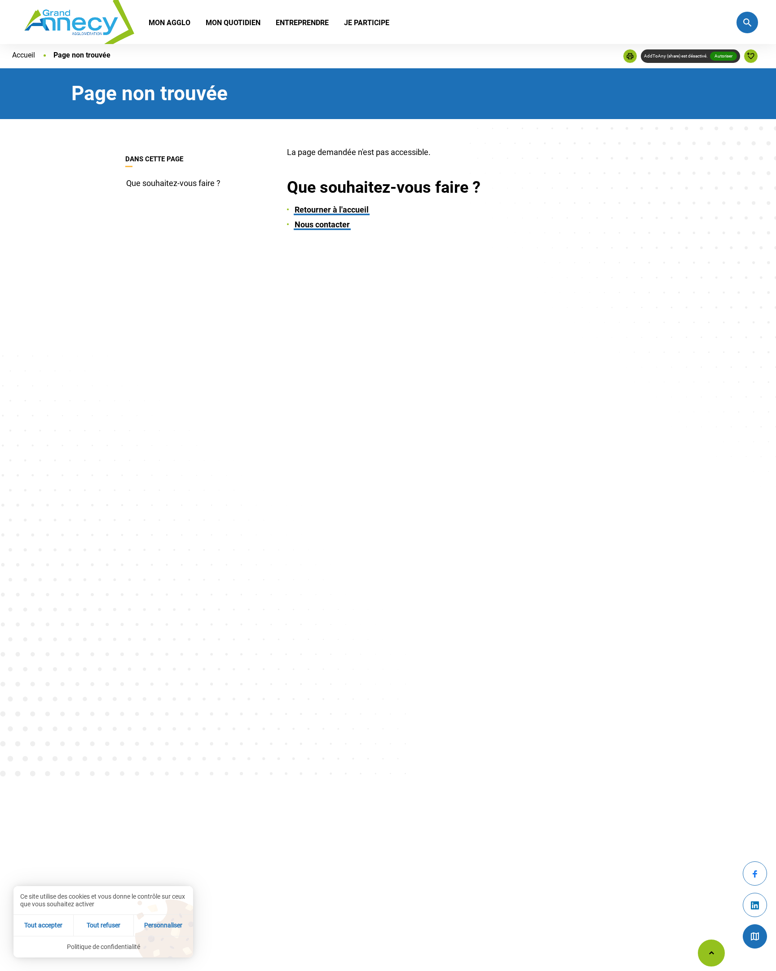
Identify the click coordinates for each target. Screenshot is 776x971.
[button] (630, 56)
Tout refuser (103, 925)
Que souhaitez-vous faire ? (173, 183)
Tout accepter (43, 925)
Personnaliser (163, 925)
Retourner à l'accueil (332, 209)
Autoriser (723, 55)
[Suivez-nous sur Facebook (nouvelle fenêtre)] (755, 873)
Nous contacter (322, 224)
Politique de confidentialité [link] (103, 946)
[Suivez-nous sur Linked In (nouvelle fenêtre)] (755, 905)
